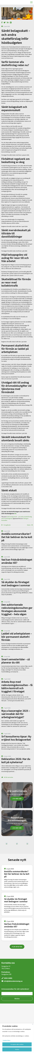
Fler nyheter (17, 947)
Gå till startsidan (8, 777)
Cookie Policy (6, 1040)
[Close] (32, 1024)
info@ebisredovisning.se (13, 981)
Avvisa (17, 1049)
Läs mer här (17, 798)
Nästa (29, 525)
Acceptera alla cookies (17, 1044)
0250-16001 (8, 978)
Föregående (7, 525)
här (15, 513)
